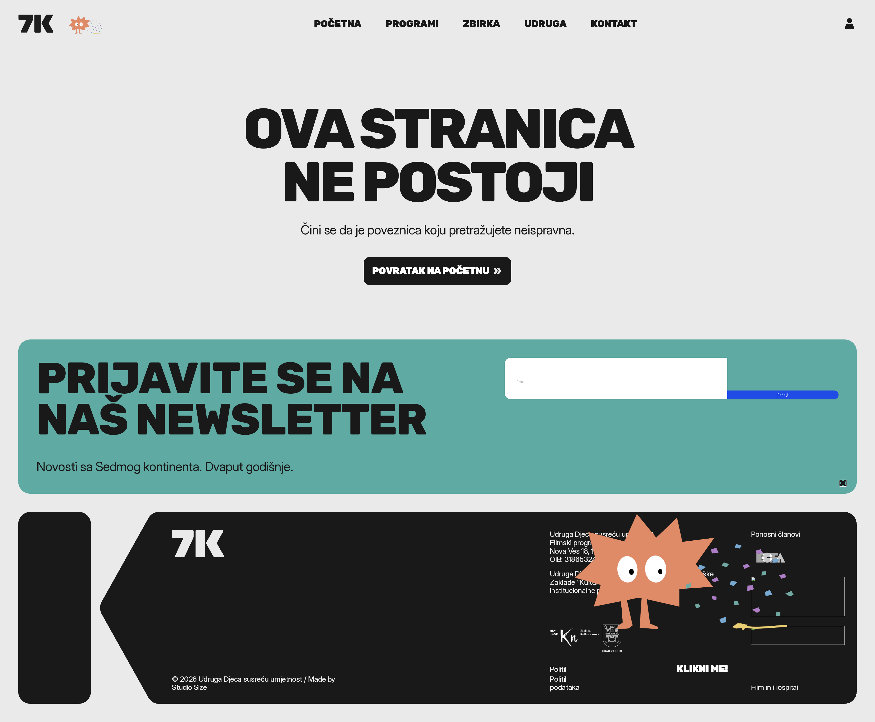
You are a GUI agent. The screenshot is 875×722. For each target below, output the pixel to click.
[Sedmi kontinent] (36, 24)
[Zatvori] (843, 483)
